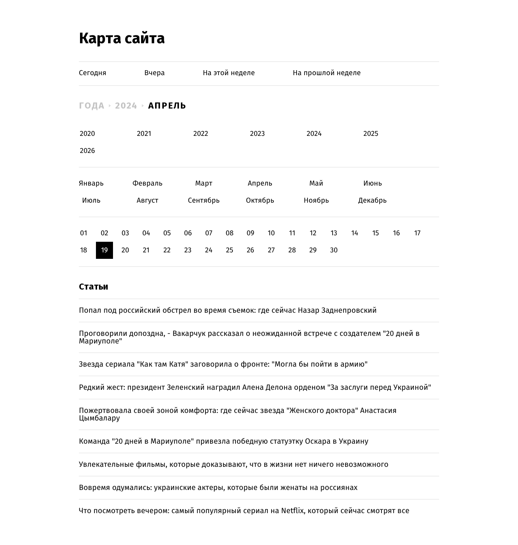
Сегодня (93, 73)
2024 (126, 105)
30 (333, 250)
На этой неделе (229, 73)
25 (229, 250)
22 (167, 250)
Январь (91, 183)
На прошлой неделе (327, 73)
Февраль (147, 183)
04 (146, 233)
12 (313, 233)
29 (313, 250)
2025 (371, 133)
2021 (144, 133)
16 (396, 233)
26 (250, 250)
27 (271, 250)
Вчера (154, 73)
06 (188, 233)
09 (250, 233)
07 (208, 233)
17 (417, 233)
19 (104, 250)
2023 (257, 133)
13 (334, 233)
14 (354, 233)
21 (146, 250)
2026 (87, 150)
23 (188, 250)
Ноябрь (316, 200)
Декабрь (372, 200)
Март (203, 183)
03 (125, 233)
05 (167, 233)
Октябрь (259, 200)
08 (230, 233)
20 (125, 250)
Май (316, 183)
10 (271, 233)
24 (209, 250)
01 (83, 233)
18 (83, 250)
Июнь (372, 183)
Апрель (167, 105)
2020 (87, 133)
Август (147, 200)
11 (292, 233)
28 (292, 250)
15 (375, 233)
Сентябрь (203, 200)
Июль (91, 200)
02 (104, 233)
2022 (200, 133)
